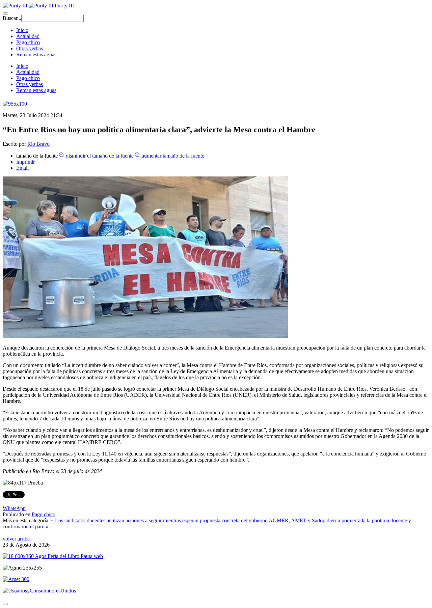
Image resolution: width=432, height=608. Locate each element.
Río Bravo (38, 144)
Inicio (22, 30)
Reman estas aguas (36, 54)
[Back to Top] (5, 604)
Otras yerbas (29, 48)
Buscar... (12, 18)
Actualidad (27, 36)
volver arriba (16, 539)
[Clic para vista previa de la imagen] (145, 336)
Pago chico (28, 42)
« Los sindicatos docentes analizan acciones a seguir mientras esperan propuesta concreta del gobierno (159, 520)
